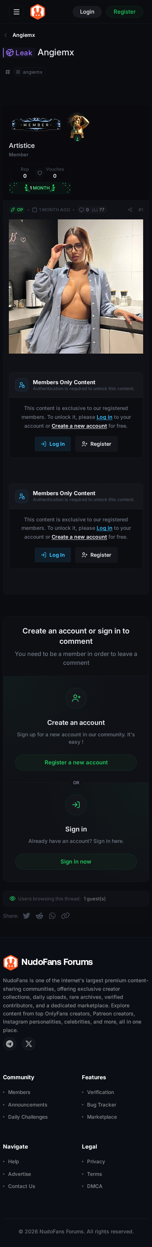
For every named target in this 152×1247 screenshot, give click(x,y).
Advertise (19, 1174)
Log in (105, 417)
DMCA (95, 1186)
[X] (28, 1043)
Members (19, 1092)
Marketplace (102, 1117)
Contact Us (21, 1186)
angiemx (32, 72)
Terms (94, 1174)
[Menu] (16, 11)
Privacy (96, 1161)
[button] (25, 173)
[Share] (130, 210)
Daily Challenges (28, 1117)
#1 (140, 209)
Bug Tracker (101, 1105)
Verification (100, 1092)
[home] (37, 12)
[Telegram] (9, 1043)
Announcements (27, 1105)
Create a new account (79, 426)
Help (13, 1161)
